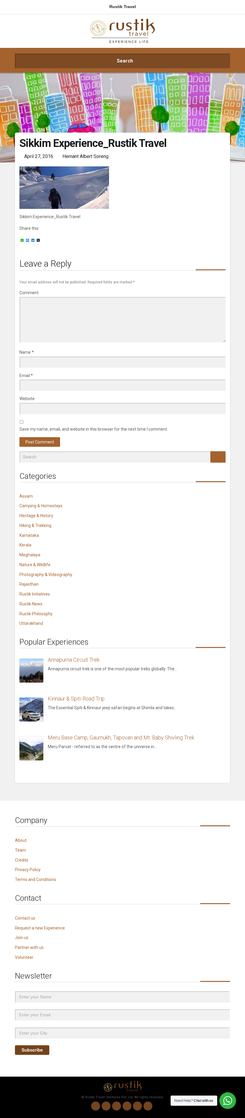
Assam (26, 496)
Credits (21, 860)
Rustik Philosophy (36, 613)
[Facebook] (116, 1106)
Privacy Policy (28, 869)
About (21, 840)
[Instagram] (106, 1106)
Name (26, 352)
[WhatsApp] (95, 1106)
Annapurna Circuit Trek (73, 660)
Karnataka (29, 535)
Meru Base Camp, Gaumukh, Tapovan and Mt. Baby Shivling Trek (121, 737)
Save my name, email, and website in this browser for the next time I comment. (93, 429)
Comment (29, 292)
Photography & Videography (45, 574)
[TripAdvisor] (147, 1106)
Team (20, 850)
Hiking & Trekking (35, 525)
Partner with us (29, 947)
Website (27, 398)
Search (124, 61)
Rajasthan (29, 584)
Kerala (25, 545)
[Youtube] (137, 1106)
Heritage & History (36, 515)
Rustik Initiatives (34, 594)
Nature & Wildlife (34, 564)
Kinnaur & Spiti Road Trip (76, 698)
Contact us (25, 918)
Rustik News (30, 603)
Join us (21, 937)
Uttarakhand (31, 623)
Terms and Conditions (35, 879)
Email (26, 375)
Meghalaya (29, 554)
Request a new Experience (40, 928)
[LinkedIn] (126, 1106)
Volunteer (24, 957)
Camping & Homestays (40, 505)
